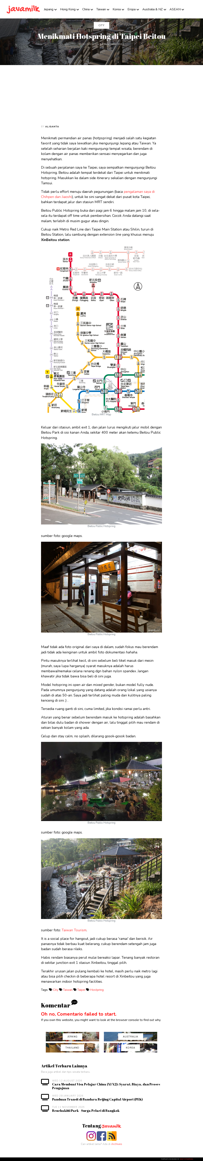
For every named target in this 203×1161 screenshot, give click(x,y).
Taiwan (101, 9)
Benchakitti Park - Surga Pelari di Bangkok (86, 1110)
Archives (116, 1144)
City (55, 990)
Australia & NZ (152, 9)
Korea (117, 9)
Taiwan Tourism (74, 930)
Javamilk (111, 1126)
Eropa (131, 9)
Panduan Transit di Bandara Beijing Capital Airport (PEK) (97, 1099)
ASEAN (175, 9)
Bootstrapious (186, 1159)
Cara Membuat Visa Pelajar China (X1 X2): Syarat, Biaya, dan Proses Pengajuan (106, 1086)
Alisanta (52, 126)
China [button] (86, 9)
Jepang (48, 9)
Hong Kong (68, 9)
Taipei (81, 990)
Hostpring (97, 990)
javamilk (23, 9)
